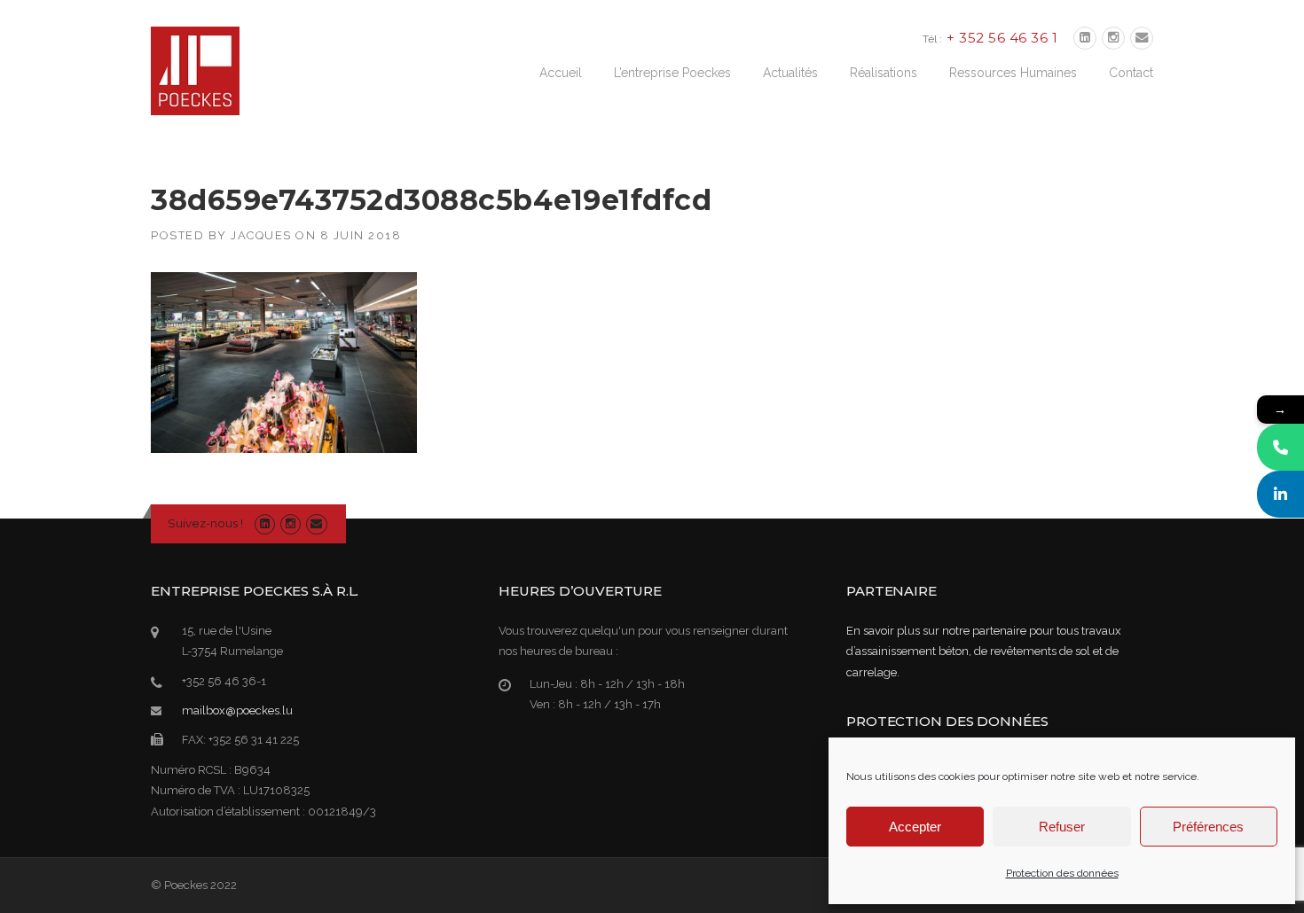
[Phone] (1280, 447)
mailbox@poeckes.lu (237, 710)
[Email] (1141, 38)
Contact (1131, 73)
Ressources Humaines (1013, 73)
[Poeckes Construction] (195, 70)
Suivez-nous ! (205, 523)
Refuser (1062, 826)
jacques (261, 235)
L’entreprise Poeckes (672, 73)
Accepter (915, 826)
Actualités (790, 73)
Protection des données (1062, 873)
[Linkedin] (1084, 38)
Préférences (1208, 826)
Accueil (560, 73)
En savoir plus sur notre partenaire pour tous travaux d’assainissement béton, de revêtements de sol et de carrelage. (983, 651)
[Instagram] (1113, 38)
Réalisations (883, 73)
